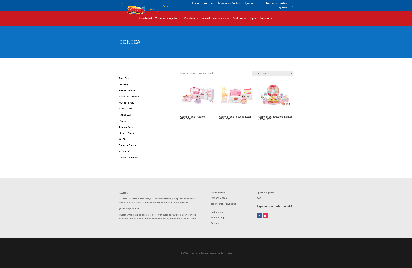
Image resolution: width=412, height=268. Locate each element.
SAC (259, 198)
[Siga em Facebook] (259, 215)
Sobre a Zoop (218, 217)
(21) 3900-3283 (219, 198)
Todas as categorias (166, 18)
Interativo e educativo (214, 18)
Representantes (276, 3)
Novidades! (145, 18)
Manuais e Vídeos (229, 3)
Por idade (189, 18)
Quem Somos (253, 3)
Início (195, 3)
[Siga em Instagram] (265, 215)
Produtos (208, 3)
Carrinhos (238, 18)
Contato (282, 8)
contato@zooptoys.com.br (224, 203)
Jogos (253, 18)
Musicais (265, 18)
